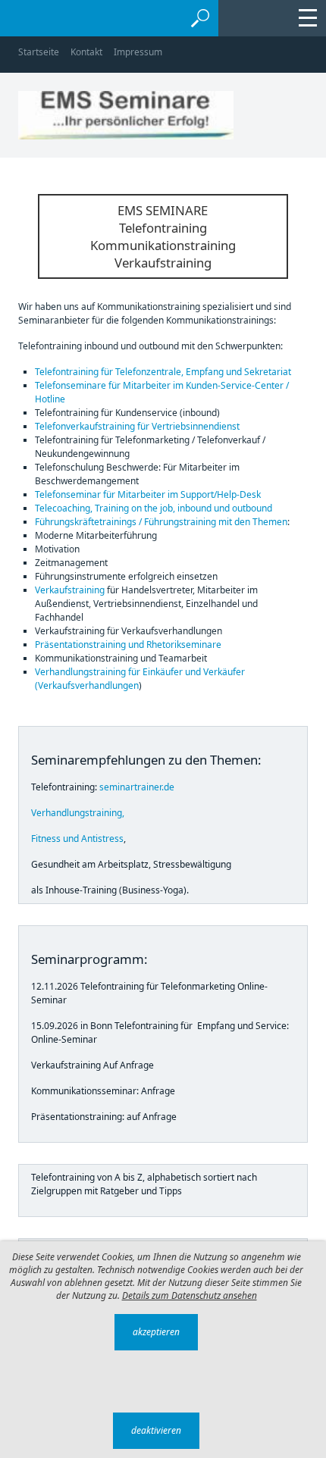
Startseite (38, 51)
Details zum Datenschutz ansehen (189, 1295)
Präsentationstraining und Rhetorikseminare (128, 644)
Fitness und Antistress (77, 838)
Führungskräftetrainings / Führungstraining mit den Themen (161, 521)
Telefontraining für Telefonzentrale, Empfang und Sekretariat (163, 371)
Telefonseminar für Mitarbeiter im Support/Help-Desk (148, 494)
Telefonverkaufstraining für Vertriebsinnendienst (137, 426)
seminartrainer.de (136, 787)
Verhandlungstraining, (77, 812)
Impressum (138, 51)
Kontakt (86, 51)
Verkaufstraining (70, 590)
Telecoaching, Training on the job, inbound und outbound (153, 508)
